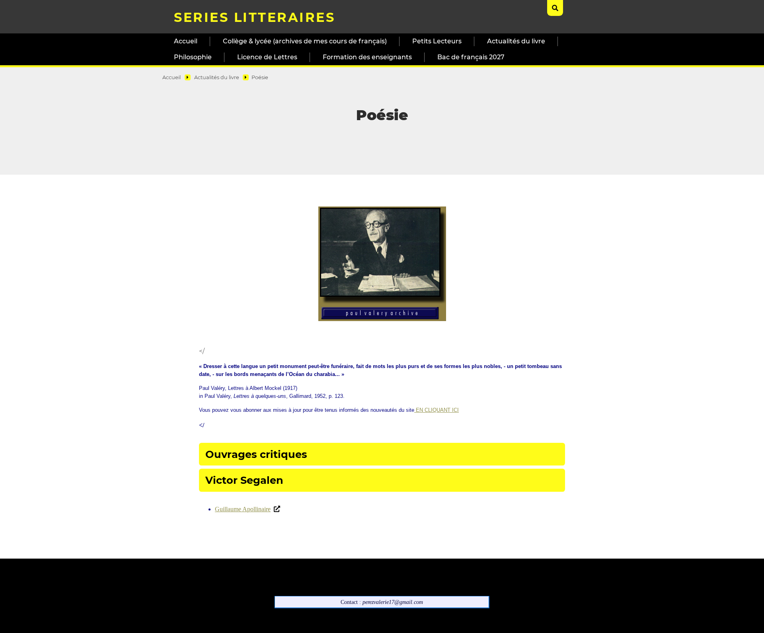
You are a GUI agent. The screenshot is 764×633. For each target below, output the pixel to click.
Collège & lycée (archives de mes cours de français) (305, 41)
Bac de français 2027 (471, 57)
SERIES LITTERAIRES (254, 17)
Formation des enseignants (367, 57)
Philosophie (193, 57)
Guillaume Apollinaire (243, 509)
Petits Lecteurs (437, 41)
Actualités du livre (516, 41)
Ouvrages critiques (256, 454)
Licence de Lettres (267, 57)
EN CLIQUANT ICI (436, 410)
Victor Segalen (244, 480)
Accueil (185, 41)
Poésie (259, 77)
